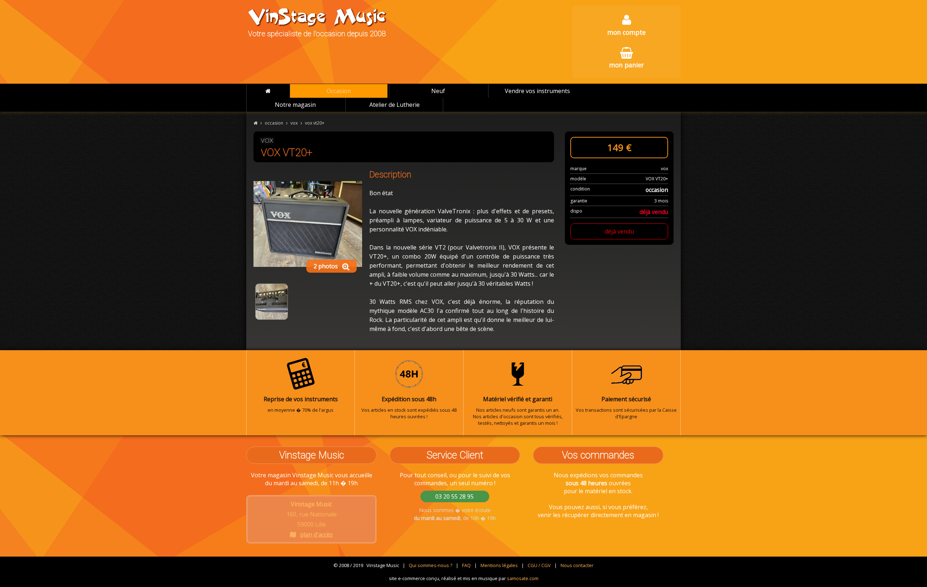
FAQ (466, 565)
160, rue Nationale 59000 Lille (311, 519)
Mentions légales (499, 565)
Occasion (339, 91)
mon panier (626, 64)
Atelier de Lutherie (394, 105)
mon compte (626, 32)
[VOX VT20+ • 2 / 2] (271, 302)
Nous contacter (577, 565)
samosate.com (522, 578)
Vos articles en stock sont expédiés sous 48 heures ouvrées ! (409, 407)
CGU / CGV (539, 565)
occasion (274, 123)
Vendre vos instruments (537, 91)
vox (294, 123)
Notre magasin (295, 105)
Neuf (438, 91)
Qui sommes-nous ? (430, 565)
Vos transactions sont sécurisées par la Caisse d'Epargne (626, 407)
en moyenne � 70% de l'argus (301, 404)
